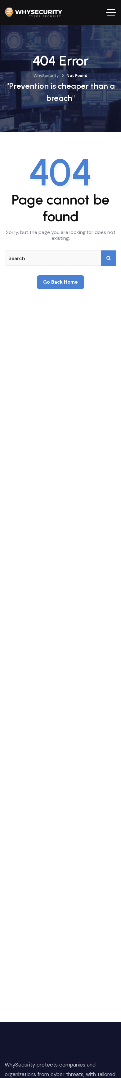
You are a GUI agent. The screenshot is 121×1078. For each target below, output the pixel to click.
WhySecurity (46, 75)
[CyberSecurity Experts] (34, 12)
